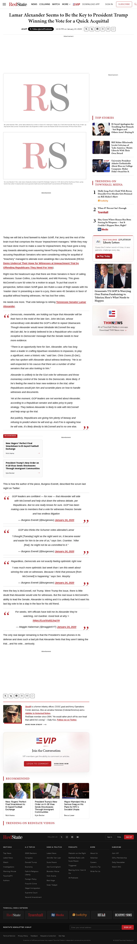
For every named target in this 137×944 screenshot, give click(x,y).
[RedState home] (12, 837)
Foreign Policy (30, 879)
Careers (93, 862)
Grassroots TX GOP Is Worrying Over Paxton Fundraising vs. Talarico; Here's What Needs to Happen (113, 295)
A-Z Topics (30, 847)
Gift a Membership (119, 858)
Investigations (8, 867)
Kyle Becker (39, 815)
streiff (24, 29)
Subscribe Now (61, 764)
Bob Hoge (51, 880)
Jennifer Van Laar (54, 858)
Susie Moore (52, 862)
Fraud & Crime (31, 884)
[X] (61, 837)
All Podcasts (73, 878)
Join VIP (129, 837)
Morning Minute (9, 871)
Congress (29, 858)
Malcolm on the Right (77, 853)
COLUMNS (44, 4)
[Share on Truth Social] (92, 29)
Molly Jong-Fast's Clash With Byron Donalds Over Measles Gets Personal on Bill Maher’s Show (115, 193)
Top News (7, 853)
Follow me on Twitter (67, 720)
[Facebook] (72, 837)
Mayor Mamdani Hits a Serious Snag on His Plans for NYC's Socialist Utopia (75, 805)
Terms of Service (9, 936)
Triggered (72, 865)
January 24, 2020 (64, 520)
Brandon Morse (53, 871)
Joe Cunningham (54, 867)
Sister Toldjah (52, 885)
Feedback (34, 936)
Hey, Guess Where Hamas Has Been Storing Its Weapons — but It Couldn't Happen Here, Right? (114, 222)
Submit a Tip (95, 867)
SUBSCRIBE (124, 4)
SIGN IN (109, 4)
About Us (94, 853)
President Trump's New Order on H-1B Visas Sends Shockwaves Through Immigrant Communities (46, 806)
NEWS (34, 4)
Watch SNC (116, 867)
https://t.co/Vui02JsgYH (46, 620)
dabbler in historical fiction (37, 713)
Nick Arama (9, 815)
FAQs (119, 837)
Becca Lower (69, 815)
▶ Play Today (104, 256)
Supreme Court (31, 893)
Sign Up (128, 927)
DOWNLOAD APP (91, 4)
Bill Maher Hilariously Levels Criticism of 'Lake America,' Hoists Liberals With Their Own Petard (122, 148)
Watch (5, 862)
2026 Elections (31, 853)
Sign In (109, 837)
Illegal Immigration (32, 888)
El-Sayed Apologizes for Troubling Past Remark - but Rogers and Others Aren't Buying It (122, 128)
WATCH (56, 4)
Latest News (8, 858)
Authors (6, 880)
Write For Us (95, 871)
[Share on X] (86, 29)
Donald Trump (31, 862)
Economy (29, 867)
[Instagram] (67, 837)
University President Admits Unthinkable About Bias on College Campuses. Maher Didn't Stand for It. (122, 166)
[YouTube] (77, 837)
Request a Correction (48, 936)
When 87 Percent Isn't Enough (112, 208)
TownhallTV (8, 876)
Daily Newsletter (118, 862)
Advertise (94, 858)
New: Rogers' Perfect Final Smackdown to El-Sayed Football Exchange (15, 805)
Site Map (62, 936)
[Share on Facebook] (97, 29)
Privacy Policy (23, 936)
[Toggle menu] (4, 4)
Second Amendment (33, 897)
